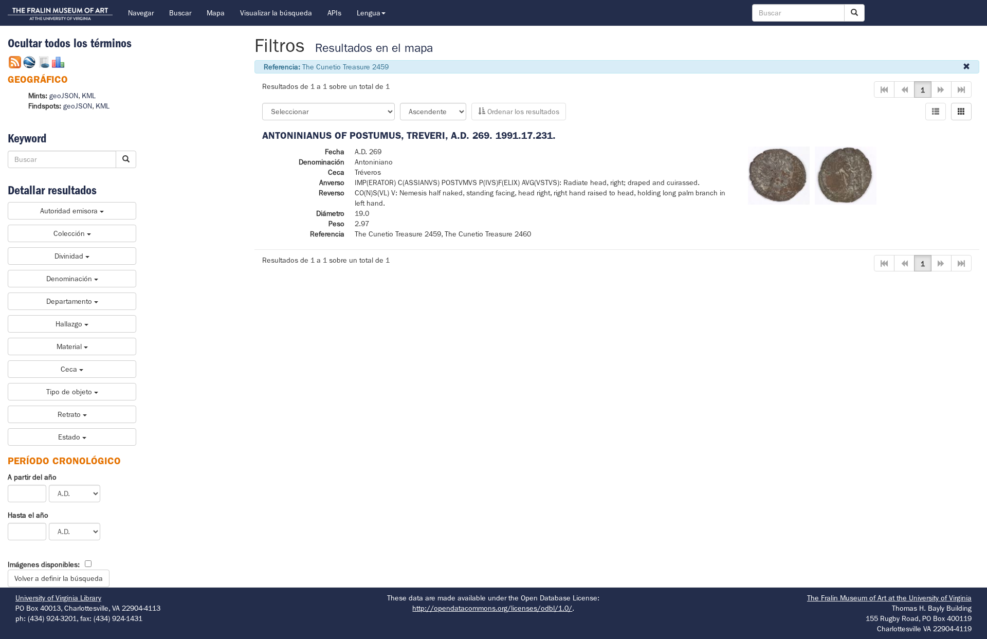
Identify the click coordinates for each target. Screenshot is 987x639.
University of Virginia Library (58, 598)
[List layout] (935, 111)
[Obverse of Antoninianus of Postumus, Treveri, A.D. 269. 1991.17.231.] (779, 174)
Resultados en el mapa (374, 48)
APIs (334, 12)
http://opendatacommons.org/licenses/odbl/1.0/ (492, 608)
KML (89, 95)
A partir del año (32, 477)
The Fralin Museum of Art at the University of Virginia (889, 598)
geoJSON (63, 95)
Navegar (141, 12)
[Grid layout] (961, 111)
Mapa (216, 12)
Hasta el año (28, 515)
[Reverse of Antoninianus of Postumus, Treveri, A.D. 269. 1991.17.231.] (845, 174)
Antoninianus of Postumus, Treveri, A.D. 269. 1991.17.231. (409, 135)
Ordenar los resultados (522, 111)
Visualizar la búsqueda (276, 12)
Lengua (368, 12)
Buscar (180, 12)
